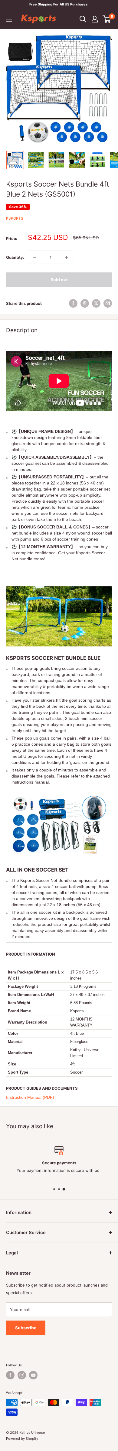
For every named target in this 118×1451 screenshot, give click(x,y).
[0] (107, 19)
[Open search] (83, 19)
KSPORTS (14, 218)
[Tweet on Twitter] (96, 303)
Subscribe (25, 1327)
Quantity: (15, 257)
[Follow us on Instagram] (22, 1375)
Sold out (59, 279)
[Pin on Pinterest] (84, 303)
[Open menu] (9, 19)
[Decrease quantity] (34, 257)
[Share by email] (107, 303)
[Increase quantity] (66, 257)
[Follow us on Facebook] (10, 1375)
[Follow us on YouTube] (33, 1375)
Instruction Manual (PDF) (30, 1097)
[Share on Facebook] (73, 303)
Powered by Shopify (22, 1438)
